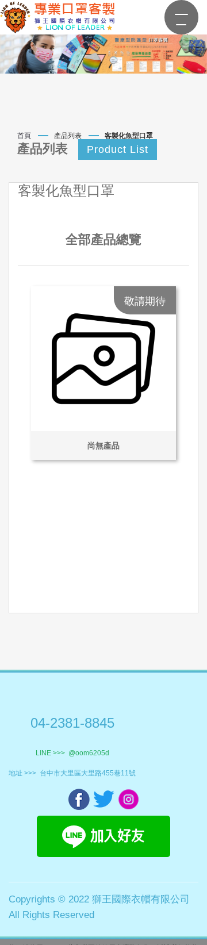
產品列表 (68, 136)
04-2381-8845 (72, 723)
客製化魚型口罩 (129, 136)
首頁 (24, 136)
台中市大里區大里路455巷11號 (88, 773)
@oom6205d (88, 753)
